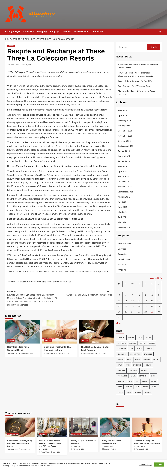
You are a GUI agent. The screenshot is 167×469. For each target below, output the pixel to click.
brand (148, 337)
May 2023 (122, 166)
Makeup (121, 359)
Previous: (32, 298)
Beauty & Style (12, 31)
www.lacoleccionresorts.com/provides (88, 271)
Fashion (149, 348)
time (137, 387)
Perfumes (121, 370)
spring (144, 381)
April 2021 (122, 217)
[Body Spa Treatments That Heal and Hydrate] (59, 332)
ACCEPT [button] (159, 464)
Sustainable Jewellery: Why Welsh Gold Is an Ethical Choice (138, 66)
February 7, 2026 (100, 353)
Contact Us (97, 31)
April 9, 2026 (56, 452)
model (156, 359)
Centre (152, 343)
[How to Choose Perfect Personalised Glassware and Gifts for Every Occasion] (52, 427)
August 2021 (124, 197)
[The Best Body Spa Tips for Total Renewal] (96, 332)
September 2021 (125, 192)
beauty (131, 337)
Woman (138, 392)
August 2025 (124, 151)
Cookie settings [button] (145, 464)
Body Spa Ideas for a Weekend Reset (134, 86)
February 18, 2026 (78, 449)
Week (129, 392)
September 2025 (125, 146)
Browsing (122, 343)
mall (129, 359)
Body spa (54, 31)
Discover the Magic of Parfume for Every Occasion (136, 92)
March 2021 (123, 222)
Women (148, 392)
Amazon (121, 337)
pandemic (137, 365)
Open (128, 365)
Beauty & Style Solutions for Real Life (135, 81)
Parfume (67, 31)
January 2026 (124, 125)
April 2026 (122, 115)
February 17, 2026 (27, 353)
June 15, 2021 (27, 65)
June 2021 (122, 207)
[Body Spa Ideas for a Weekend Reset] (22, 332)
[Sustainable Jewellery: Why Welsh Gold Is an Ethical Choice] (20, 427)
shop (153, 376)
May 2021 (122, 212)
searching (143, 376)
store (153, 381)
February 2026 (124, 120)
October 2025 (124, 141)
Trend (145, 387)
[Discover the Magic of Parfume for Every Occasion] (147, 427)
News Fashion (81, 31)
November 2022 (125, 186)
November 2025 (125, 136)
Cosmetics (28, 31)
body (140, 337)
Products (145, 370)
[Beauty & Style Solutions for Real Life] (83, 427)
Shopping (42, 31)
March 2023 (123, 176)
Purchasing (122, 376)
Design (139, 348)
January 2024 (124, 156)
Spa (137, 381)
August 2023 (124, 161)
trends (154, 387)
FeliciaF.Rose (14, 65)
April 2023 (122, 171)
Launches (148, 354)
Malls (137, 359)
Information (135, 354)
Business (132, 343)
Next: (89, 293)
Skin (130, 381)
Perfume (148, 365)
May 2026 (122, 110)
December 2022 (125, 181)
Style (120, 387)
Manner (147, 359)
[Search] (160, 32)
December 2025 (125, 131)
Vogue (120, 392)
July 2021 (122, 202)
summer (129, 387)
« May (118, 323)
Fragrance (122, 354)
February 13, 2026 (63, 353)
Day (131, 348)
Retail (133, 376)
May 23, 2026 (25, 449)
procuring (133, 370)
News (120, 365)
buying (142, 343)
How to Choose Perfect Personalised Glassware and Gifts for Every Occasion (136, 74)
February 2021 (124, 227)
